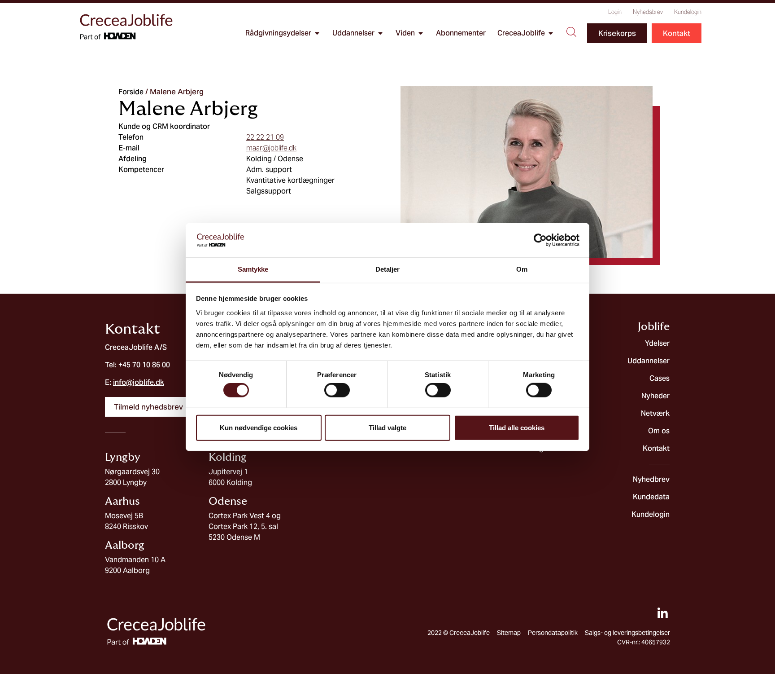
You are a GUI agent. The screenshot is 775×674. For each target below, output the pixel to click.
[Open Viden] (420, 33)
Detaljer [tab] (387, 269)
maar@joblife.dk (271, 148)
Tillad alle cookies (516, 427)
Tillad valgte (387, 427)
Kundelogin (687, 12)
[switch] (337, 390)
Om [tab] (521, 269)
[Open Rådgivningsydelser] (317, 33)
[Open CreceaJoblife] (550, 33)
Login (615, 12)
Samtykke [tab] (253, 269)
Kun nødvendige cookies (258, 427)
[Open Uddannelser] (380, 33)
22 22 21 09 (265, 137)
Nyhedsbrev (648, 12)
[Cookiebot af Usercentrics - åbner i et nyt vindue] (540, 240)
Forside (131, 92)
